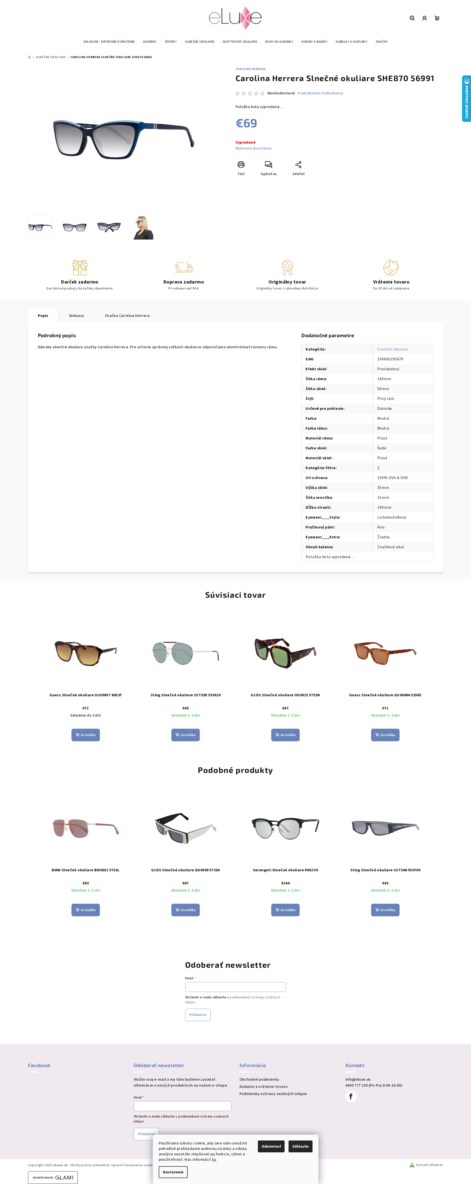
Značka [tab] (127, 315)
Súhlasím (300, 1146)
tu (214, 1159)
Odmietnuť (271, 1146)
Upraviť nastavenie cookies (133, 1165)
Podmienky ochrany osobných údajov (273, 1093)
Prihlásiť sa (197, 1014)
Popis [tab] (43, 315)
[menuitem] (109, 41)
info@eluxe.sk (358, 1079)
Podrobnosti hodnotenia (320, 93)
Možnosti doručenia (254, 148)
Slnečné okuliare (392, 349)
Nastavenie (173, 1172)
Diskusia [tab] (76, 315)
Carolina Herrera (251, 69)
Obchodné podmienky (259, 1079)
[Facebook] (351, 1096)
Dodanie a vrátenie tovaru (264, 1086)
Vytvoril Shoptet (429, 1164)
